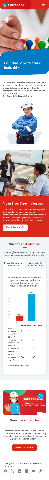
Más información (15, 227)
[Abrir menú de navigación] (43, 4)
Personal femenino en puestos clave (13, 264)
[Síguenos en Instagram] (26, 471)
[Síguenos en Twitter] (13, 471)
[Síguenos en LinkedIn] (19, 471)
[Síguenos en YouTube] (33, 471)
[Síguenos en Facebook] (6, 471)
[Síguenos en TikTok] (40, 471)
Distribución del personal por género (35, 264)
